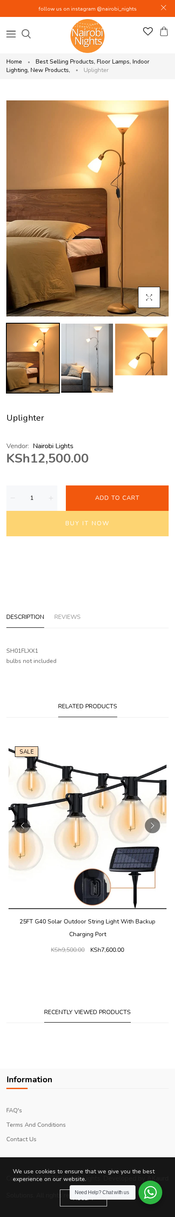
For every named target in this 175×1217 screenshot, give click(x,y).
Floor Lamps (114, 62)
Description (25, 617)
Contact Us (21, 1139)
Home (14, 62)
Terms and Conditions (36, 1125)
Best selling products (65, 62)
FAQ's (14, 1110)
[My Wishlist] (148, 34)
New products (50, 70)
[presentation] (22, 825)
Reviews (67, 617)
